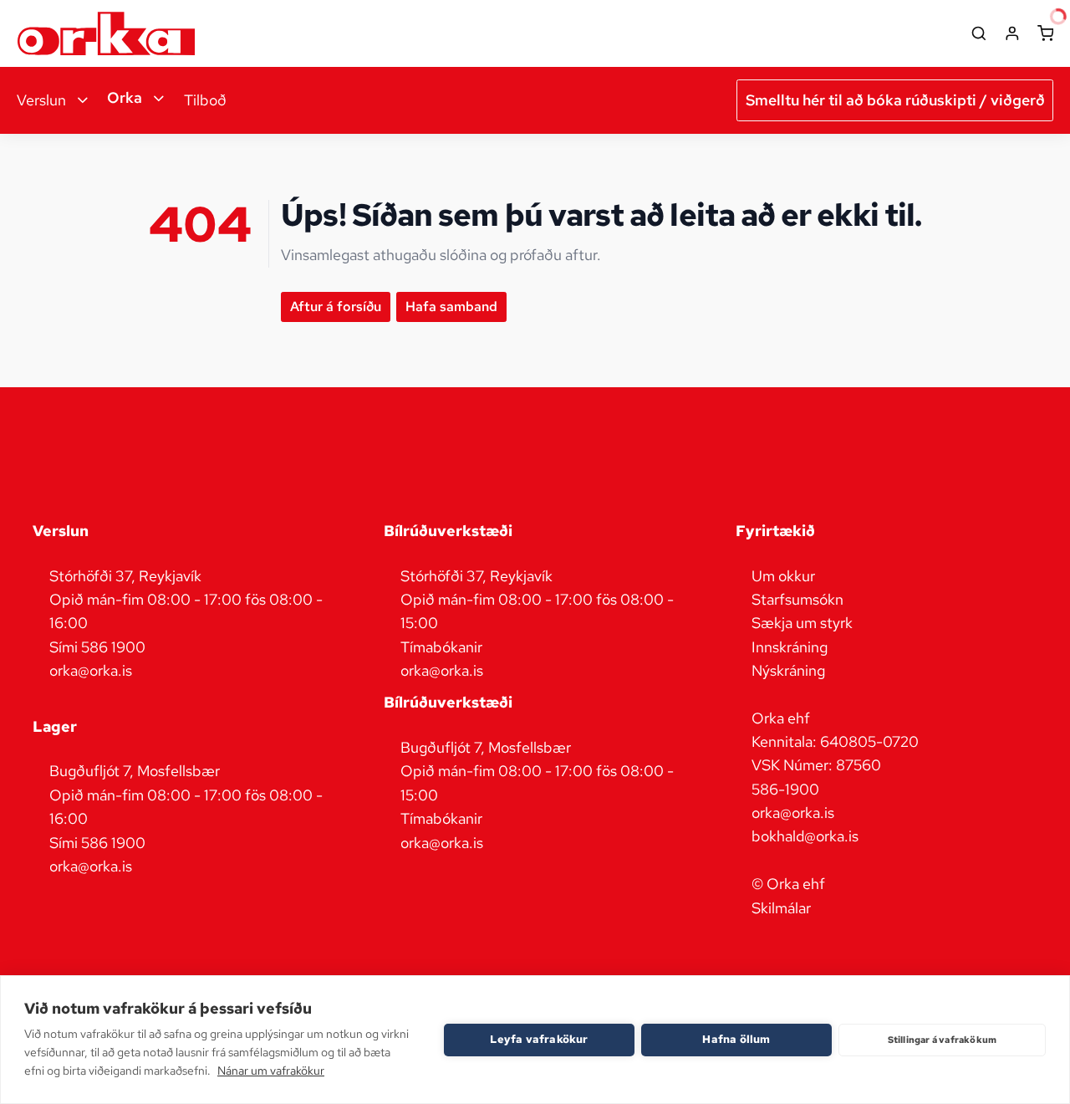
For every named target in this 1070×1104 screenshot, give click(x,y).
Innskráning (790, 647)
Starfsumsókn (797, 599)
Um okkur (783, 575)
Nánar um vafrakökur (270, 1070)
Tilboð (205, 100)
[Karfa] (1045, 33)
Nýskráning (788, 670)
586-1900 (785, 789)
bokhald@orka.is (805, 836)
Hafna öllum (736, 1039)
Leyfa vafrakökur (539, 1039)
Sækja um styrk (802, 622)
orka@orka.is (793, 812)
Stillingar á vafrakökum (942, 1039)
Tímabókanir (441, 647)
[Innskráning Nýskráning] (1012, 33)
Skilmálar (781, 907)
